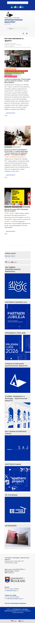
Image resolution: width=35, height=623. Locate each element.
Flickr (17, 7)
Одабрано (8, 74)
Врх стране (16, 617)
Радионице (16, 74)
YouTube (15, 7)
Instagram (23, 7)
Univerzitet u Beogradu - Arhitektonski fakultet (10, 44)
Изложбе (8, 206)
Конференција (17, 206)
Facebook (12, 7)
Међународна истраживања (14, 72)
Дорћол (12, 46)
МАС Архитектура (10, 69)
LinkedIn (20, 7)
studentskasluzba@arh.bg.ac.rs (15, 598)
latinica (13, 256)
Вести (7, 46)
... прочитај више (9, 113)
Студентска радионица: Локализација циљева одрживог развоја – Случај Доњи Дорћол (17, 80)
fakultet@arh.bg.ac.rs (12, 590)
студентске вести (11, 76)
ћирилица (7, 256)
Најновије (18, 44)
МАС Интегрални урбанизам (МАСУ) (16, 71)
